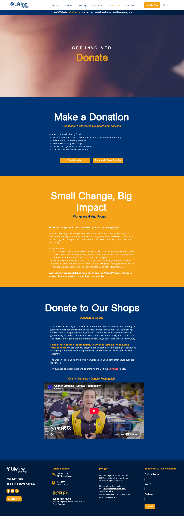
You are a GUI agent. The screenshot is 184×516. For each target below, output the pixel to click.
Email (147, 484)
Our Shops (114, 368)
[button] (108, 160)
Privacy (103, 468)
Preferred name (152, 474)
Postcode (149, 494)
